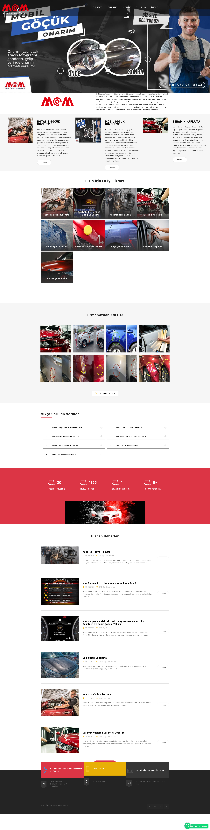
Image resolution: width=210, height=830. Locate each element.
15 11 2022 (89, 662)
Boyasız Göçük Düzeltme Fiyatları (65, 445)
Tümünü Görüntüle (107, 393)
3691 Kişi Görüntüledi (107, 662)
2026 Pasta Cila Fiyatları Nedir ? (129, 428)
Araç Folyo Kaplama (57, 278)
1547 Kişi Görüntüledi (107, 736)
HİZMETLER (126, 7)
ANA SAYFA (97, 7)
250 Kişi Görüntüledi (107, 628)
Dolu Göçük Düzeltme (57, 246)
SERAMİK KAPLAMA (186, 121)
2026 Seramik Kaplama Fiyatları (64, 454)
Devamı (44, 162)
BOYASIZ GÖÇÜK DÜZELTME (48, 122)
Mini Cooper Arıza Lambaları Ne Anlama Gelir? (109, 583)
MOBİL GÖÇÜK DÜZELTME (115, 122)
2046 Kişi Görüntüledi (107, 698)
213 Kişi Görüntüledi (107, 587)
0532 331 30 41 (100, 781)
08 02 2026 (89, 587)
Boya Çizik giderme (121, 246)
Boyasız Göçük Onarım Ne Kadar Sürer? (67, 428)
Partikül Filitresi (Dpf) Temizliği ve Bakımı (89, 213)
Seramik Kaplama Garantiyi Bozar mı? (105, 732)
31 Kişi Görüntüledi (107, 556)
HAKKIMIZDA (112, 7)
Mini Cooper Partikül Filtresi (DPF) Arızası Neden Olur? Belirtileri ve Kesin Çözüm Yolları (114, 623)
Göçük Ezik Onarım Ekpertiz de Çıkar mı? (131, 437)
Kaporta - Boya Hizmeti (96, 552)
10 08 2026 (89, 556)
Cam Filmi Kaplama (153, 246)
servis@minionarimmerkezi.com (150, 781)
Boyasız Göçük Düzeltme (57, 214)
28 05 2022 (89, 736)
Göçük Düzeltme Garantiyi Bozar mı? (66, 437)
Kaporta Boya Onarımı (121, 214)
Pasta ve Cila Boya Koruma (88, 246)
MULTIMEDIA (141, 7)
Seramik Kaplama (153, 214)
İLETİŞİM (154, 7)
